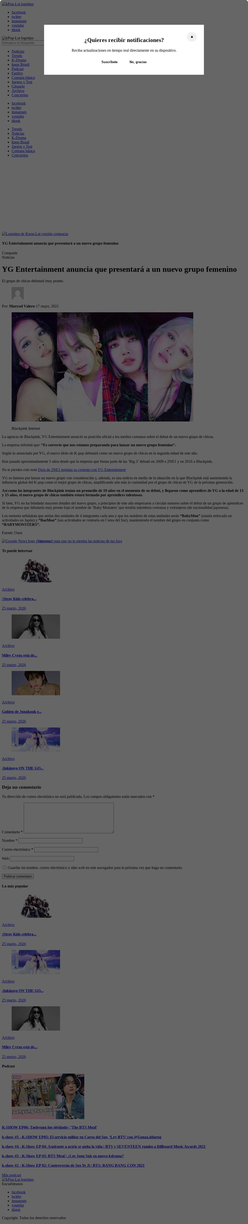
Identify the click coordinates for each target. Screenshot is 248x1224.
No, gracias (138, 62)
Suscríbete (109, 62)
